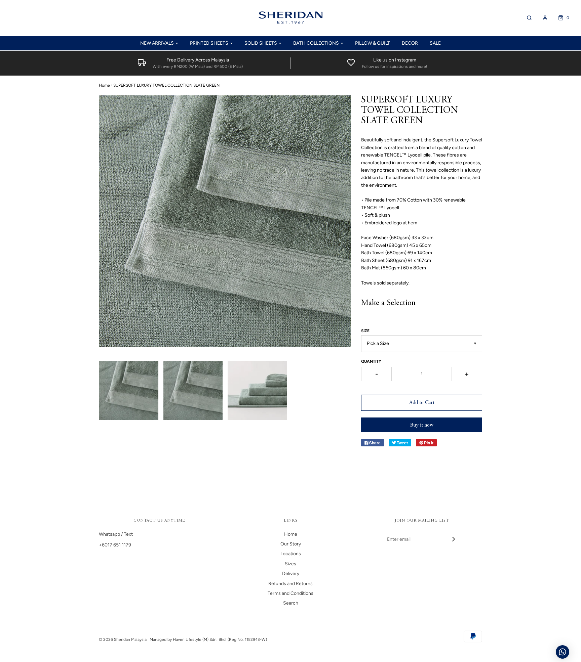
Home (104, 85)
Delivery (290, 573)
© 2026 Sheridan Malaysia (123, 639)
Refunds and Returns (290, 583)
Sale (435, 43)
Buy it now (421, 425)
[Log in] (541, 17)
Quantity (371, 361)
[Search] (525, 17)
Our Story (290, 544)
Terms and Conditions (290, 593)
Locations (290, 554)
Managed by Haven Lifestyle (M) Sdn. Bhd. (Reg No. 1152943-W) (208, 639)
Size (365, 330)
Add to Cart (421, 402)
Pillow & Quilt (372, 43)
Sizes (290, 564)
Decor (410, 43)
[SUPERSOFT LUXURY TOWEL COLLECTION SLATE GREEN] (128, 390)
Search (290, 603)
